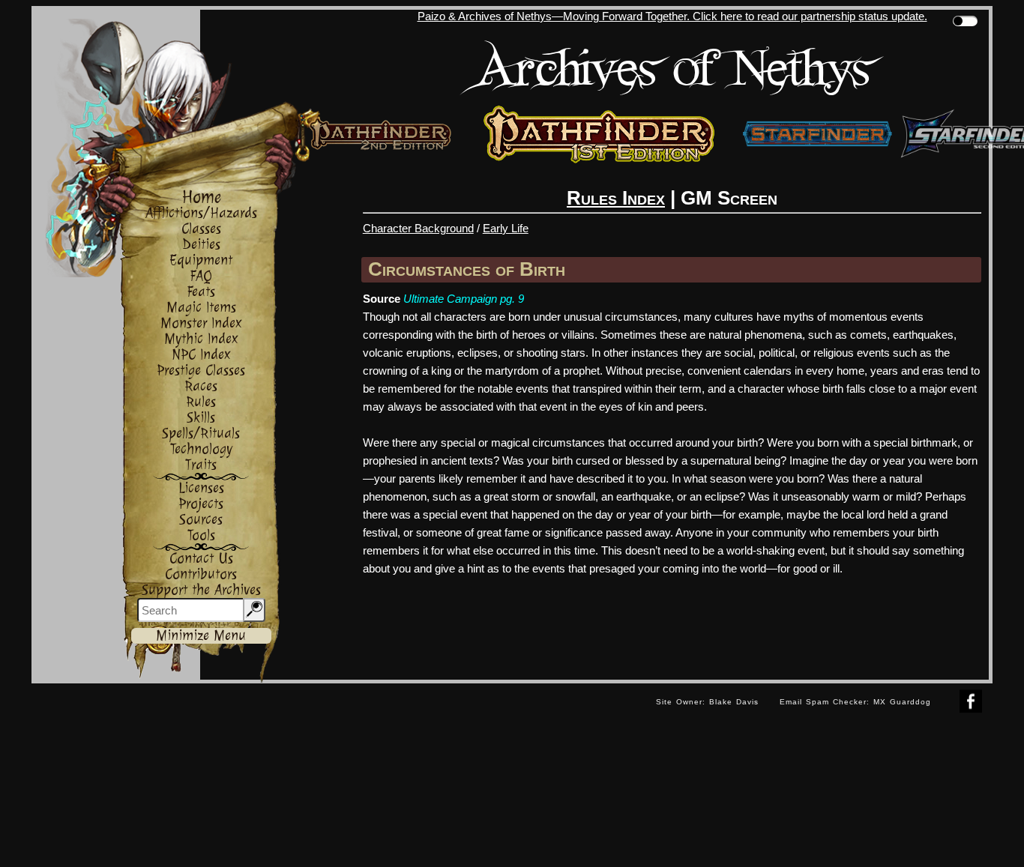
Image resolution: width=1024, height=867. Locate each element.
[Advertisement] (339, 717)
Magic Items (201, 307)
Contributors (201, 574)
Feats (201, 292)
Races (200, 386)
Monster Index (201, 323)
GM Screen (729, 198)
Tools (201, 535)
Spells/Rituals (201, 433)
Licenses (201, 488)
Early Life (505, 228)
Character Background (418, 228)
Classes (201, 229)
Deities (201, 245)
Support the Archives (201, 590)
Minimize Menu (201, 636)
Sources (201, 520)
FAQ (201, 276)
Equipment (200, 260)
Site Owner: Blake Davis (707, 702)
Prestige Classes (201, 370)
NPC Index (201, 355)
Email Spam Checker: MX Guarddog (855, 702)
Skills (201, 418)
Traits (201, 465)
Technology (201, 449)
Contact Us (201, 559)
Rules (201, 402)
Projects (200, 504)
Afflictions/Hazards (201, 213)
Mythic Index (201, 339)
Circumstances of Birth (466, 269)
